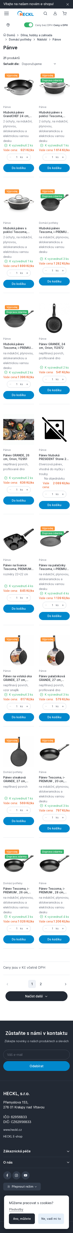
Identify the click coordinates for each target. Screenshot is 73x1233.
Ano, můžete (22, 1218)
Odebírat (36, 1066)
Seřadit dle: (11, 64)
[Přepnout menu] (6, 13)
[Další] (65, 984)
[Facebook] (7, 1175)
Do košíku (19, 168)
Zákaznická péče (17, 1151)
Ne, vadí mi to (51, 1218)
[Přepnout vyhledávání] (45, 13)
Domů (10, 35)
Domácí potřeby (48, 222)
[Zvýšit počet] (27, 157)
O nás (8, 1162)
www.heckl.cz (12, 1129)
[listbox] (40, 64)
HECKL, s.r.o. (16, 1093)
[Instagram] (16, 1175)
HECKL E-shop (13, 1136)
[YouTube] (25, 1175)
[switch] (28, 24)
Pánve (7, 107)
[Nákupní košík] (65, 13)
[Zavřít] (68, 4)
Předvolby (16, 1209)
